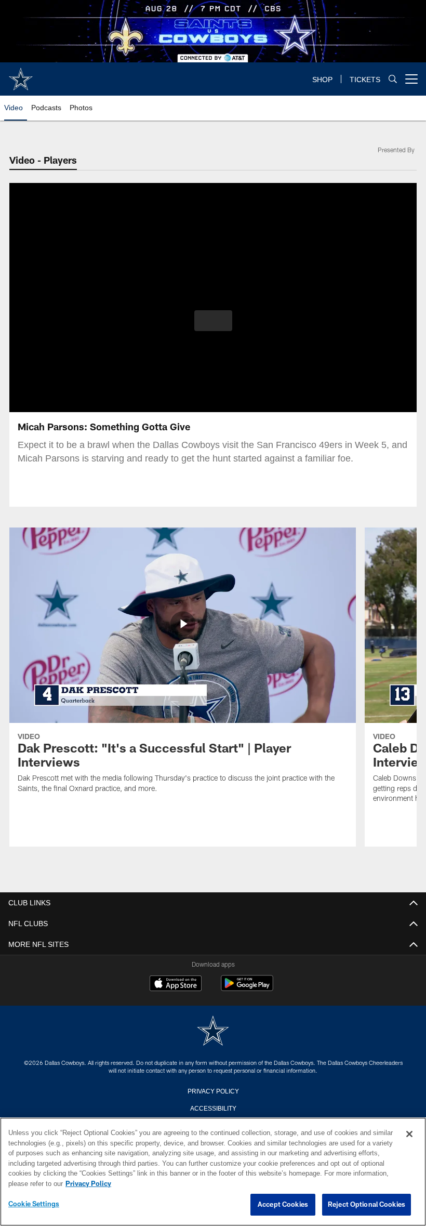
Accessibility (213, 1107)
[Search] (393, 79)
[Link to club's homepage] (20, 75)
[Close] (409, 1134)
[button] (213, 320)
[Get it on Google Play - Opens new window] (247, 988)
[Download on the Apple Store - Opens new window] (175, 984)
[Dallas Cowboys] (213, 1031)
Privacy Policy (213, 1090)
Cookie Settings (33, 1204)
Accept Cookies (283, 1205)
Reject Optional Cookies (366, 1205)
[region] (213, 1172)
